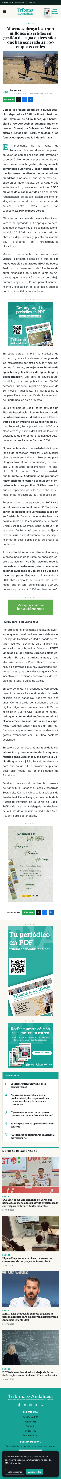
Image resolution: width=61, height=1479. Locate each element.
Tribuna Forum (30, 1435)
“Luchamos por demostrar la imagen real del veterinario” (32, 1136)
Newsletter (19, 2)
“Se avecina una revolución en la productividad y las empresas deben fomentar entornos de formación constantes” (30, 1100)
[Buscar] (58, 2)
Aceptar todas (34, 1472)
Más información (13, 1463)
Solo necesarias (15, 1472)
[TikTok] (36, 1404)
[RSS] (41, 1404)
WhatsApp (9, 99)
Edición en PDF (30, 1417)
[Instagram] (30, 1404)
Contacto (31, 2)
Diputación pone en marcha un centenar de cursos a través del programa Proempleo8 (27, 1260)
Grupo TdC (30, 1431)
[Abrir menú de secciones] (4, 11)
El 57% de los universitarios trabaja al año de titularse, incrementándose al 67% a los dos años (29, 1374)
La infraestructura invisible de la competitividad (28, 1085)
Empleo (30, 23)
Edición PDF (7, 2)
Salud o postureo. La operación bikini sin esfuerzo (32, 1125)
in (31, 99)
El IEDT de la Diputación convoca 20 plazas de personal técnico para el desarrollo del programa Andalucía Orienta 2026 (30, 1316)
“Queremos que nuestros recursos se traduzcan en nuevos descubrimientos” (32, 1114)
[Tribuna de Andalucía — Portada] (25, 11)
